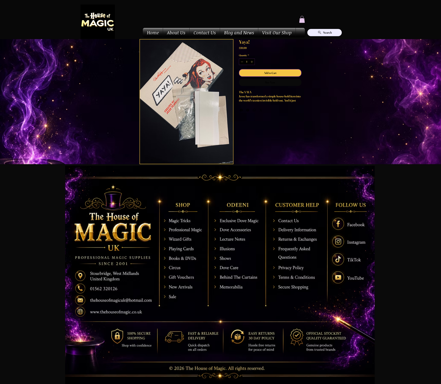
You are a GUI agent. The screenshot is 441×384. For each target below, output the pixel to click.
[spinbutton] (247, 62)
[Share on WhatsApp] (254, 110)
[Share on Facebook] (241, 110)
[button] (302, 19)
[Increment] (252, 62)
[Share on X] (261, 110)
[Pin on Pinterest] (248, 110)
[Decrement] (241, 62)
